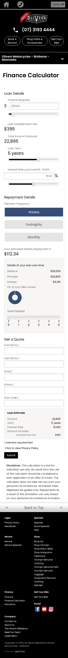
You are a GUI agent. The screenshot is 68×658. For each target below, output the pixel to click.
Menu (57, 4)
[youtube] (44, 609)
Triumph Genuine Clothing (43, 561)
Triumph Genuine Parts (46, 566)
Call (21, 4)
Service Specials (13, 545)
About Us (9, 624)
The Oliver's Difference (16, 628)
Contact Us (10, 621)
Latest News (11, 635)
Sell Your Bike (56, 41)
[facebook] (37, 609)
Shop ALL (39, 541)
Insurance (10, 604)
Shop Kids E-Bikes (43, 548)
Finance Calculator (15, 600)
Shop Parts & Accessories (35, 41)
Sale (36, 529)
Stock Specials (41, 526)
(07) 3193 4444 (38, 30)
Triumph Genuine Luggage (43, 572)
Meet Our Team (12, 632)
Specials (38, 522)
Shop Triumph (41, 545)
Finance (9, 596)
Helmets (38, 585)
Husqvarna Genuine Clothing (44, 579)
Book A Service (12, 41)
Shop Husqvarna (43, 552)
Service (8, 541)
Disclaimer (10, 526)
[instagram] (51, 609)
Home (7, 4)
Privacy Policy (12, 522)
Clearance (39, 556)
